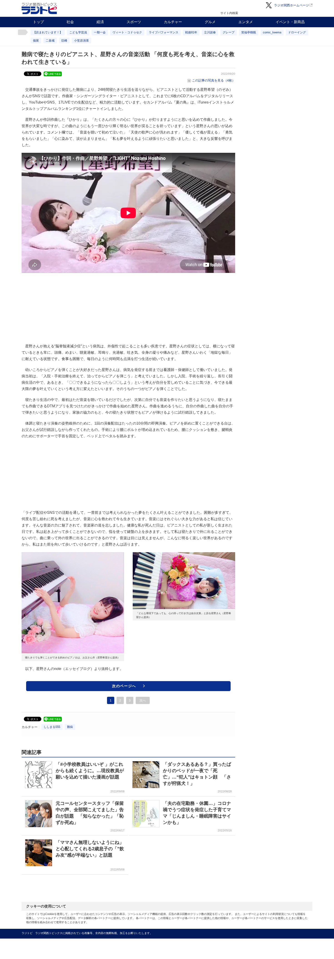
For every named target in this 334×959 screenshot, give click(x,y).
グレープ (228, 32)
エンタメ (245, 22)
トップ (38, 22)
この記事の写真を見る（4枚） (213, 80)
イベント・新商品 (290, 22)
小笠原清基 (81, 40)
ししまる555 (52, 727)
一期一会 (100, 32)
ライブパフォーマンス (163, 32)
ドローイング (297, 32)
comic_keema (272, 32)
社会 (70, 22)
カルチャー (173, 22)
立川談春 (210, 32)
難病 (70, 727)
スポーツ (134, 22)
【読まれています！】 (47, 32)
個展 (36, 40)
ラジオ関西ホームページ (291, 5)
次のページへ (124, 686)
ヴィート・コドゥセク (127, 32)
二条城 (50, 40)
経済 (100, 22)
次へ (143, 700)
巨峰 (64, 40)
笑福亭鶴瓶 (248, 32)
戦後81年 (191, 32)
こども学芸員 (78, 32)
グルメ (210, 22)
